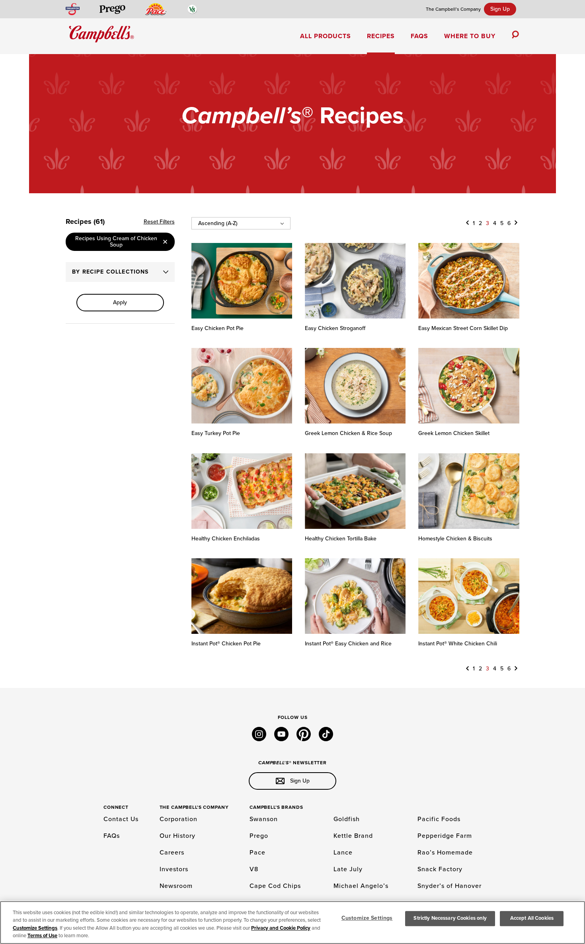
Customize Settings (35, 928)
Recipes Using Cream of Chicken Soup (116, 241)
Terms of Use (42, 935)
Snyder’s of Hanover (449, 886)
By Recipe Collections (110, 271)
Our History (177, 836)
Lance (343, 853)
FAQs (419, 36)
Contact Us (120, 819)
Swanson (264, 819)
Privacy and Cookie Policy (280, 928)
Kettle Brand (353, 836)
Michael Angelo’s (360, 886)
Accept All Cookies (532, 918)
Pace (257, 853)
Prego (259, 836)
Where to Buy (469, 36)
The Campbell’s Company (453, 9)
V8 (254, 869)
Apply (120, 302)
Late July (348, 869)
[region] (292, 922)
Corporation (178, 819)
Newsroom (176, 886)
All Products (325, 36)
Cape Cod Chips (275, 886)
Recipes (381, 36)
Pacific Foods (438, 819)
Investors (174, 869)
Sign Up (500, 9)
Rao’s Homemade (445, 853)
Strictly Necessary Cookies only (450, 918)
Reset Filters (159, 221)
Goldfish (346, 819)
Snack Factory (439, 869)
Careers (172, 853)
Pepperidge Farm (444, 836)
